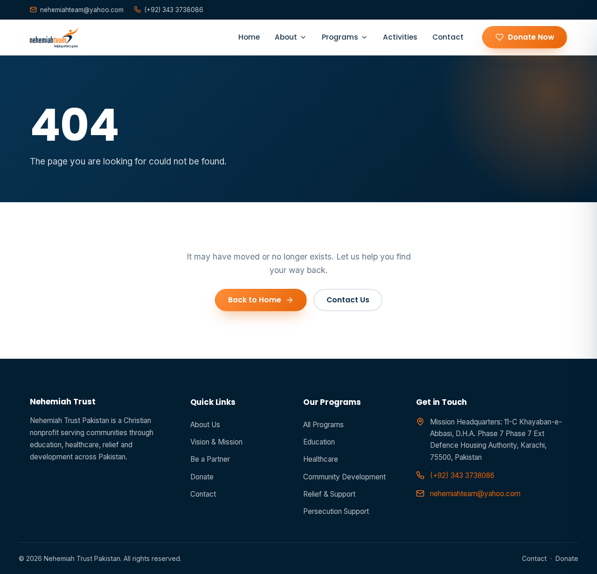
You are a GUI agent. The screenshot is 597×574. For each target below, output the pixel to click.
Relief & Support (329, 494)
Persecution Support (336, 511)
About (286, 37)
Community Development (344, 476)
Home (249, 37)
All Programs (323, 424)
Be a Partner (210, 459)
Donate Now (531, 37)
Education (319, 441)
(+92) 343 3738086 (173, 10)
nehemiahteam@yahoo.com (82, 10)
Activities (400, 37)
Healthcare (320, 459)
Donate (202, 476)
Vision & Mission (216, 441)
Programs (340, 37)
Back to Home (254, 300)
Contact (448, 37)
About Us (205, 424)
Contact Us (347, 300)
